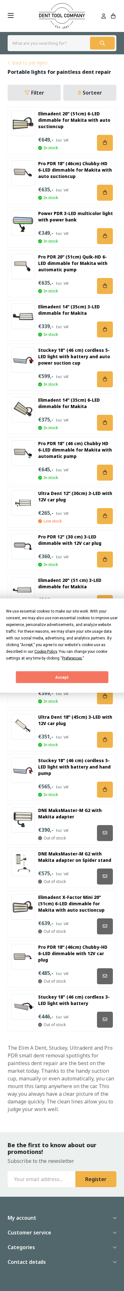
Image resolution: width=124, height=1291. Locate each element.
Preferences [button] (72, 658)
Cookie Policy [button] (45, 651)
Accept (62, 677)
